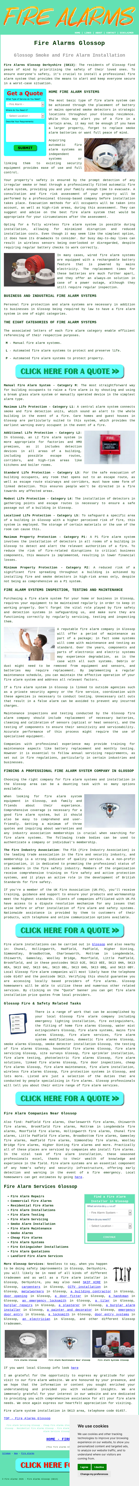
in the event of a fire (84, 425)
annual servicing (87, 753)
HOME (77, 32)
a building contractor (91, 1291)
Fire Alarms (27, 1453)
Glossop (98, 944)
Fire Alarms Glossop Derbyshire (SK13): (40, 65)
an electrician (36, 1319)
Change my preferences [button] (94, 1474)
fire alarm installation (111, 1067)
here (78, 1177)
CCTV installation (84, 1287)
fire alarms (104, 981)
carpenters (31, 1287)
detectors (62, 576)
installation (15, 229)
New (16, 1453)
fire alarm (103, 100)
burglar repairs (18, 1305)
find (17, 1122)
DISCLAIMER (126, 32)
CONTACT (111, 32)
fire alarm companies (49, 972)
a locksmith (58, 1314)
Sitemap (6, 1453)
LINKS (87, 32)
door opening (15, 1296)
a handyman (118, 1296)
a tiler (102, 1300)
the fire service (82, 692)
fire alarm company (97, 629)
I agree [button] (84, 1467)
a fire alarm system (43, 598)
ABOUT (98, 32)
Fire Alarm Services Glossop (40, 1186)
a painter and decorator (69, 1310)
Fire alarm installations (26, 944)
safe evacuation (114, 472)
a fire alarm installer (78, 1277)
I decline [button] (99, 1467)
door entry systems (112, 1314)
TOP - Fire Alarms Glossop (27, 1418)
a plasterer (69, 1305)
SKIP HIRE (92, 1282)
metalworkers (33, 1291)
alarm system (63, 437)
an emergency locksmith (44, 1300)
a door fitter (68, 1296)
